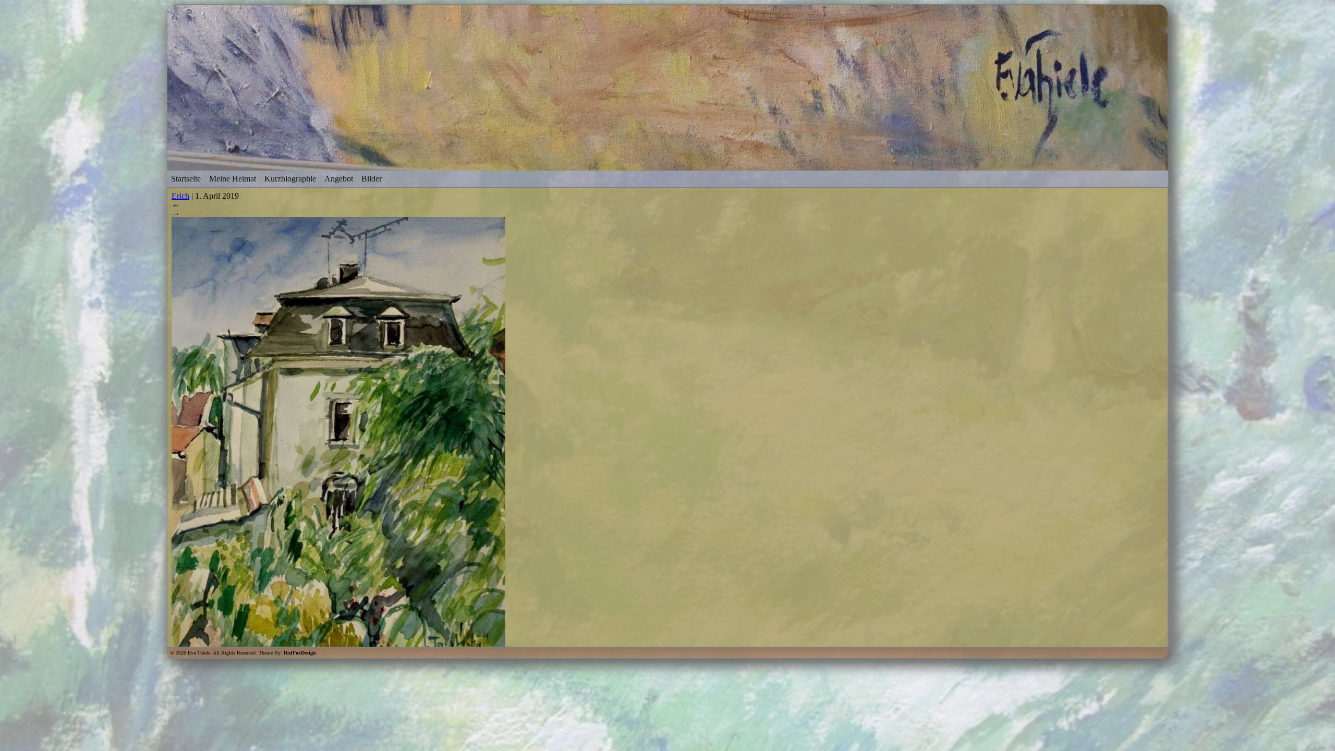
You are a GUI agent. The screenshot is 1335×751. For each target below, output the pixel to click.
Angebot (338, 178)
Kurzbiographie (290, 178)
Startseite (186, 178)
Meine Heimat (232, 178)
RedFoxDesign (300, 653)
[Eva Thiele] (667, 165)
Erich (180, 195)
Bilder (371, 178)
